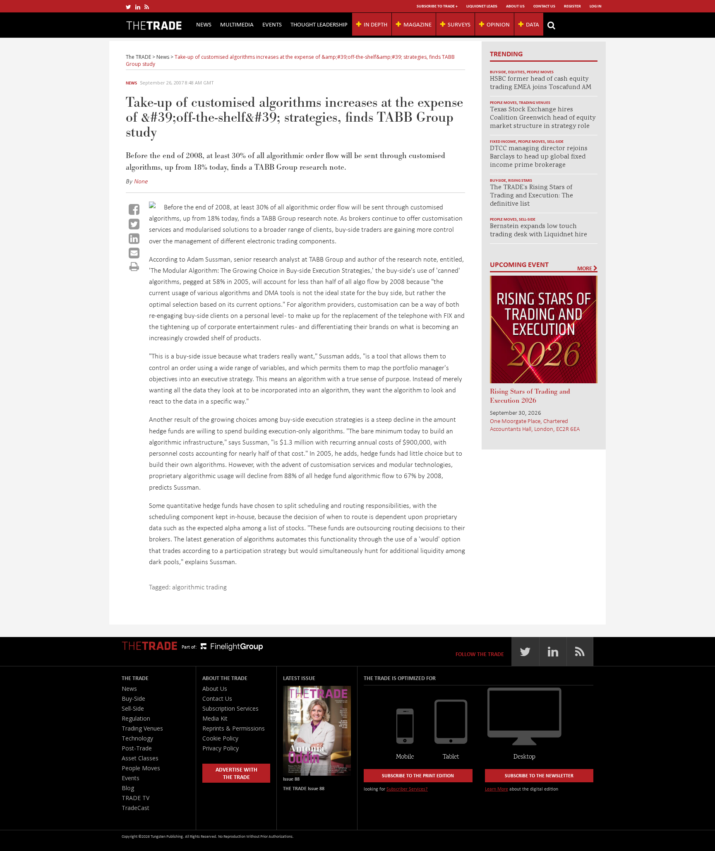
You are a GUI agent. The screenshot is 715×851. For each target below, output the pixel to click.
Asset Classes (140, 758)
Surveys (459, 24)
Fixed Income (503, 141)
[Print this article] (134, 266)
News (203, 24)
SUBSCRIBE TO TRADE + (437, 6)
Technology (137, 738)
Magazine (417, 24)
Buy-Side (498, 72)
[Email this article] (134, 253)
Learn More (496, 789)
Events (272, 24)
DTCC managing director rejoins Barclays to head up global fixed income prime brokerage (539, 157)
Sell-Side (555, 141)
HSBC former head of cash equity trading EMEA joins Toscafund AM (540, 83)
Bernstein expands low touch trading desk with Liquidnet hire (538, 231)
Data (532, 24)
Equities (516, 72)
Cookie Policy (220, 738)
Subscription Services (230, 708)
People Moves (540, 72)
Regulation (136, 718)
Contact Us (544, 6)
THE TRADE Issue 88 (303, 788)
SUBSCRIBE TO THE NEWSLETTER (539, 775)
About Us (515, 6)
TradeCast (135, 808)
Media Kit (215, 718)
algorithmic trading (199, 586)
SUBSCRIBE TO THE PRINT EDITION (418, 775)
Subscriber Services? (407, 789)
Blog (128, 788)
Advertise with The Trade (236, 773)
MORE (585, 268)
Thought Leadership (319, 24)
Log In (596, 6)
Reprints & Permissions (233, 728)
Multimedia (237, 24)
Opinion (498, 24)
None (141, 180)
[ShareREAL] (154, 205)
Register (572, 6)
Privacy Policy (220, 748)
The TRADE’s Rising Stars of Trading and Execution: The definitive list (531, 196)
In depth (375, 24)
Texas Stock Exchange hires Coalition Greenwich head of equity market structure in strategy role (542, 118)
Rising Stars (520, 180)
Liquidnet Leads (481, 6)
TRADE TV (135, 798)
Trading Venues (534, 102)
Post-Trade (137, 748)
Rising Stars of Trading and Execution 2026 (530, 396)
